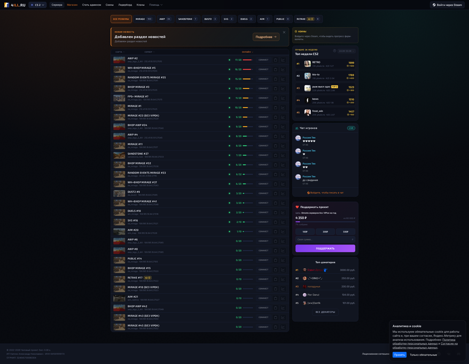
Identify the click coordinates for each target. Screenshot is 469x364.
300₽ (325, 231)
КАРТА (119, 52)
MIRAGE (143, 19)
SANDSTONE (187, 19)
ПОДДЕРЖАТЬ (325, 248)
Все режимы (121, 19)
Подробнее (264, 37)
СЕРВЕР (148, 52)
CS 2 (37, 4)
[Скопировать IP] (275, 60)
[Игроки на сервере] (283, 60)
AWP (165, 19)
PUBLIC (282, 19)
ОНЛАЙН (246, 52)
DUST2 (210, 19)
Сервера (57, 4)
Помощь (154, 4)
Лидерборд (125, 4)
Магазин (72, 4)
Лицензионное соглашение (376, 353)
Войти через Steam (449, 4)
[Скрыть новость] (284, 32)
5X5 (228, 19)
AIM (264, 19)
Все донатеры (325, 311)
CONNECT (264, 59)
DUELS (246, 19)
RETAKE (307, 19)
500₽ (345, 231)
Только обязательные (423, 354)
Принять (399, 354)
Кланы (141, 4)
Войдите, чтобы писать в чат (327, 192)
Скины (110, 4)
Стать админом (91, 4)
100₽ (305, 231)
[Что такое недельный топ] (335, 51)
